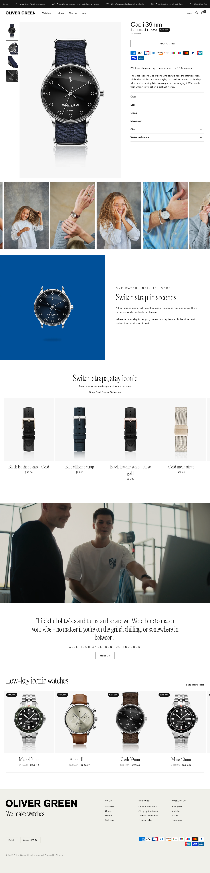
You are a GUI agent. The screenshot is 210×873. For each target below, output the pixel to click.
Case (133, 96)
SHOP (108, 801)
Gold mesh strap (181, 467)
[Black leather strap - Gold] (29, 429)
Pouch (108, 815)
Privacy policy (146, 820)
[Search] (197, 13)
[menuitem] (47, 13)
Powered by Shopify (54, 855)
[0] (202, 13)
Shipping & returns (148, 811)
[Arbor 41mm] (80, 722)
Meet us (73, 13)
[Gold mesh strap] (181, 429)
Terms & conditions (148, 815)
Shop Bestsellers (195, 684)
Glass (134, 112)
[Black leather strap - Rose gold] (130, 429)
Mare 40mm (29, 759)
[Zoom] (115, 28)
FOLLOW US (179, 801)
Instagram (177, 806)
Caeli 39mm (130, 759)
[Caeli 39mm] (130, 722)
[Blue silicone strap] (80, 429)
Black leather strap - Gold (28, 467)
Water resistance (140, 137)
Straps (61, 13)
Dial (133, 104)
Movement (136, 121)
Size (133, 129)
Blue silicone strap (79, 467)
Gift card (109, 820)
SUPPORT (144, 801)
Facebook (177, 820)
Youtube (176, 811)
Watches (46, 13)
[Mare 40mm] (29, 722)
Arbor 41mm (80, 759)
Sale (84, 13)
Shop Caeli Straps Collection (105, 392)
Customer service (148, 806)
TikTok (175, 815)
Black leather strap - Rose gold (130, 470)
